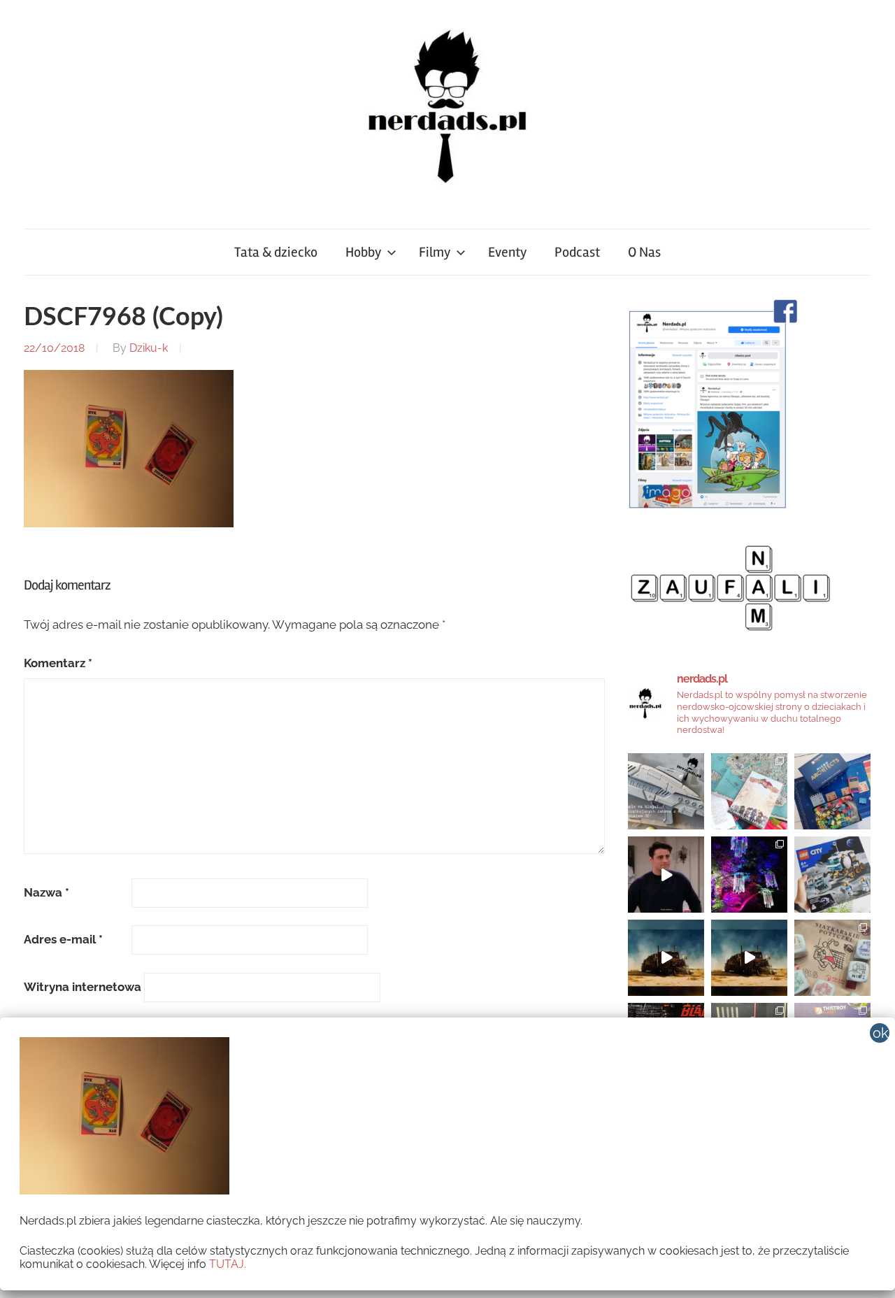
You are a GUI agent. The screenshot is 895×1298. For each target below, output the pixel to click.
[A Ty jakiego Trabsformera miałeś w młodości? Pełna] (749, 958)
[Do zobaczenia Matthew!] (666, 874)
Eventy (507, 252)
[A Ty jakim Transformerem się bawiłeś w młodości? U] (666, 958)
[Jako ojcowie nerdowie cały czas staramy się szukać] (832, 958)
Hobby (363, 252)
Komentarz (58, 663)
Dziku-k (148, 348)
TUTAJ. (227, 1264)
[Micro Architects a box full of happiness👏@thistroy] (832, 791)
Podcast (577, 252)
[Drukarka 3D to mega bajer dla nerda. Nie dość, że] (666, 791)
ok (881, 1033)
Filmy (434, 252)
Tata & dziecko (275, 252)
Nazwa (46, 892)
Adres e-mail (63, 939)
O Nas (644, 252)
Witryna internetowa (82, 987)
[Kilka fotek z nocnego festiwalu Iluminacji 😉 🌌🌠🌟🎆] (749, 874)
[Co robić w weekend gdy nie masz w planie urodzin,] (749, 791)
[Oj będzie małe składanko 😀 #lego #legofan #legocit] (832, 874)
